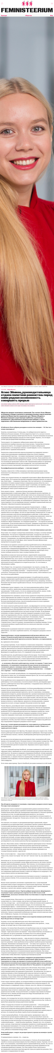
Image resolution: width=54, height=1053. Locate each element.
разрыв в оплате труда (15, 405)
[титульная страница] (27, 3)
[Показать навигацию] (52, 4)
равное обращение (5, 405)
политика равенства (47, 403)
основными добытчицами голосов (12, 437)
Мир (51, 15)
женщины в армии (24, 403)
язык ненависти (31, 405)
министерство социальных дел (35, 403)
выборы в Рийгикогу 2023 (13, 403)
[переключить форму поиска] (2, 4)
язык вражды (24, 405)
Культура (4, 15)
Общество (28, 15)
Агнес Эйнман (4, 403)
